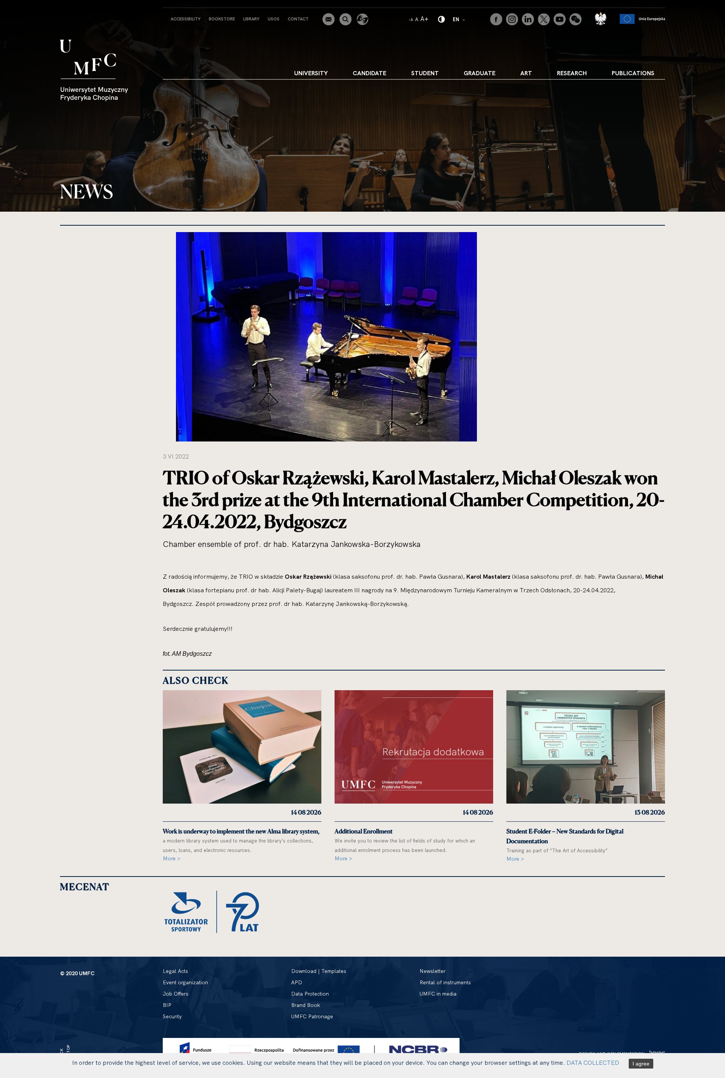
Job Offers (175, 993)
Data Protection (310, 993)
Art (526, 73)
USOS (273, 19)
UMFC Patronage (312, 1016)
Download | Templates (318, 971)
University (311, 73)
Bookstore (222, 19)
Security (172, 1016)
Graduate (479, 73)
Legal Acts (175, 971)
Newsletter (433, 971)
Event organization (185, 982)
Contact (298, 19)
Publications (633, 73)
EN (459, 19)
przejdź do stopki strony (39, 6)
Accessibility (186, 19)
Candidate (369, 73)
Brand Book (305, 1005)
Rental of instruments (445, 982)
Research (572, 73)
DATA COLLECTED (592, 1062)
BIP (167, 1005)
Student (425, 73)
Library (251, 19)
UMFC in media (438, 993)
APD (296, 982)
